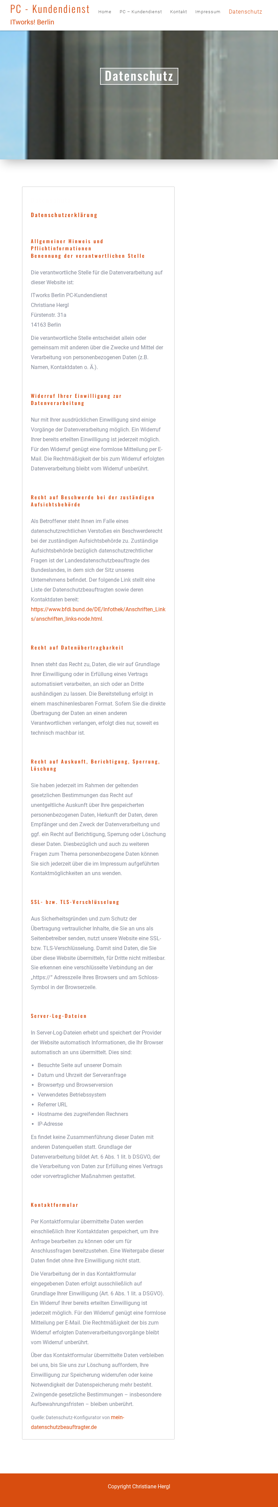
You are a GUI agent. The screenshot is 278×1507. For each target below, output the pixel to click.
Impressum (208, 11)
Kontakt (178, 11)
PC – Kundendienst (141, 11)
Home (105, 11)
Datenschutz (245, 11)
